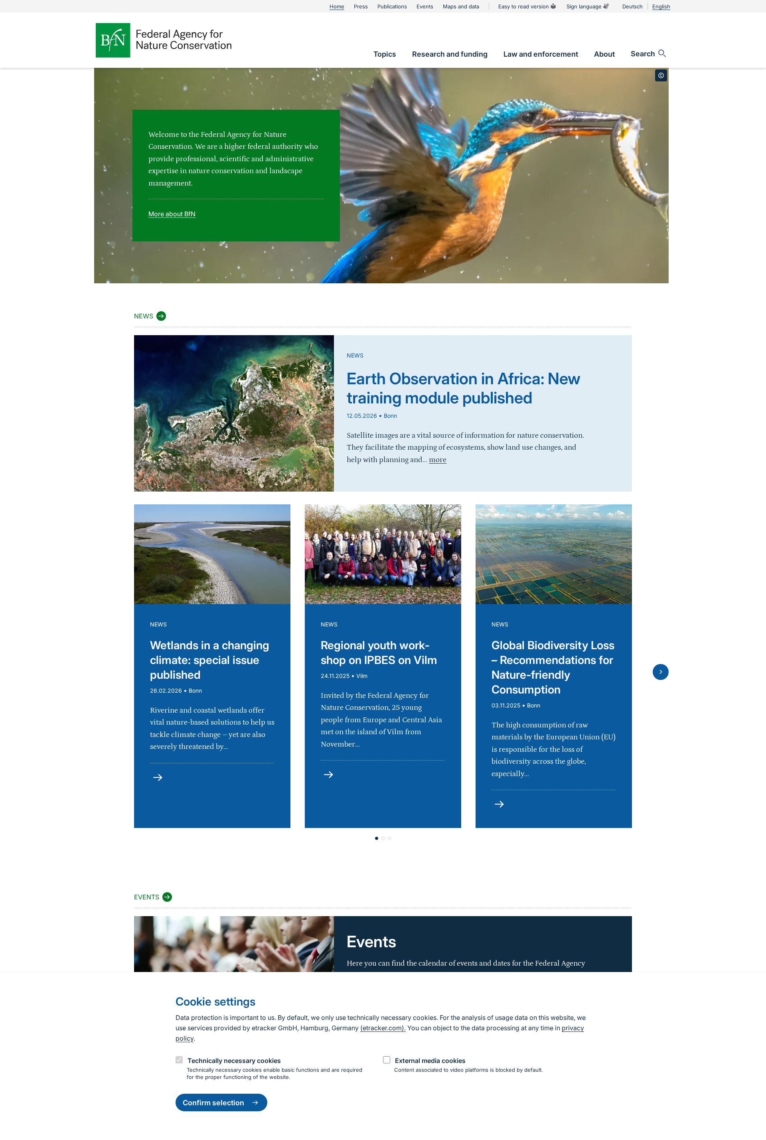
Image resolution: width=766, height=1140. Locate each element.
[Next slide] (661, 672)
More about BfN (171, 214)
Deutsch (632, 6)
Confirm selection (213, 1103)
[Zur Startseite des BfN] (163, 40)
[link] (384, 54)
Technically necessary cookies (234, 1061)
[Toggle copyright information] (661, 75)
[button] (376, 838)
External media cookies (430, 1061)
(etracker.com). (383, 1028)
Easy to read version (523, 6)
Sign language (584, 6)
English (661, 6)
